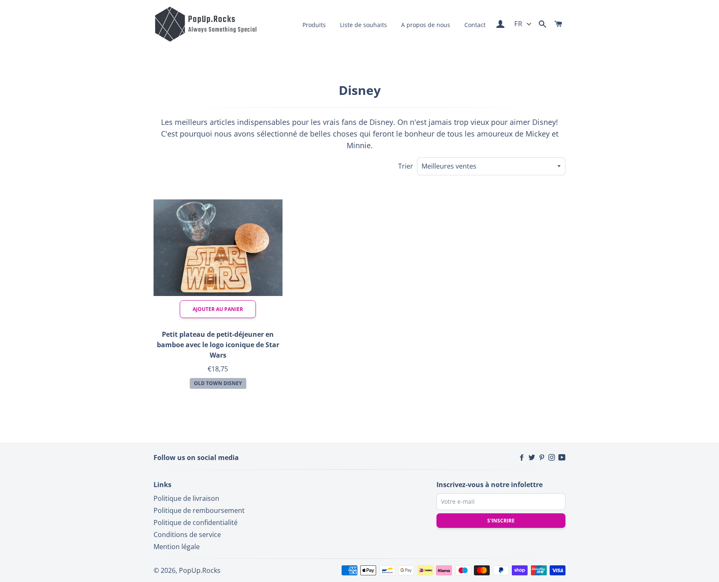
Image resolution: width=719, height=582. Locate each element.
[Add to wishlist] (267, 202)
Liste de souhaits (363, 25)
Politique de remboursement (199, 510)
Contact (475, 25)
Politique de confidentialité (196, 522)
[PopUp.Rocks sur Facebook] (522, 457)
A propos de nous (425, 25)
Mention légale (177, 546)
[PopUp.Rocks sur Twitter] (532, 457)
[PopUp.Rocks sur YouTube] (561, 457)
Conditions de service (187, 534)
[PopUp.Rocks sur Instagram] (552, 457)
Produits (314, 25)
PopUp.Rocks (200, 570)
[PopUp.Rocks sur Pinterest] (542, 457)
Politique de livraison (186, 498)
